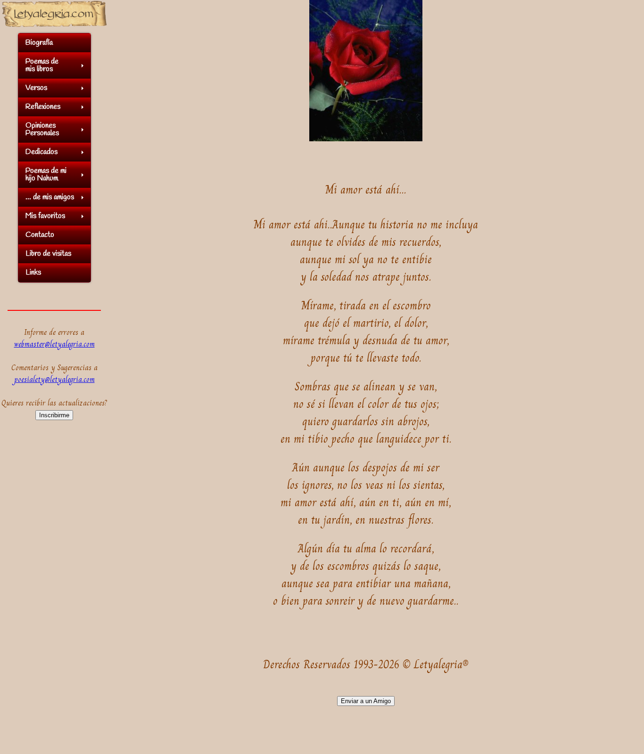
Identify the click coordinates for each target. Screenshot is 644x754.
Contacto (39, 235)
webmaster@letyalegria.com (54, 344)
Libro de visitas (48, 254)
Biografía (39, 43)
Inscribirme (54, 415)
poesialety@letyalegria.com (54, 379)
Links (33, 272)
